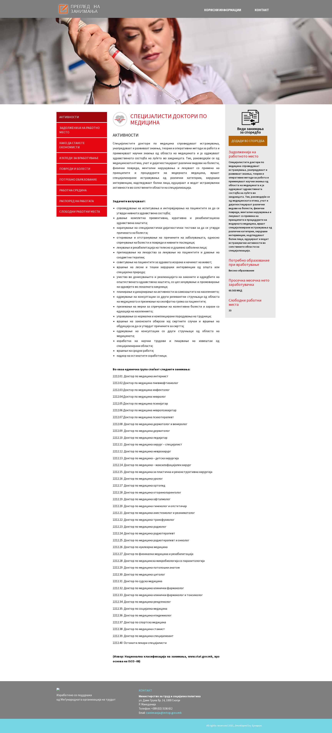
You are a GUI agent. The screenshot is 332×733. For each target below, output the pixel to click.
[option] (166, 61)
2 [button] (130, 95)
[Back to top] (270, 726)
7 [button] (159, 95)
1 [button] (125, 95)
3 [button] (136, 95)
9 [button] (171, 95)
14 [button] (200, 95)
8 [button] (165, 95)
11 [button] (182, 95)
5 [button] (148, 95)
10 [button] (177, 95)
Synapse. (257, 725)
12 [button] (188, 95)
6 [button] (153, 95)
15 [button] (205, 95)
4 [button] (142, 95)
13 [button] (194, 95)
